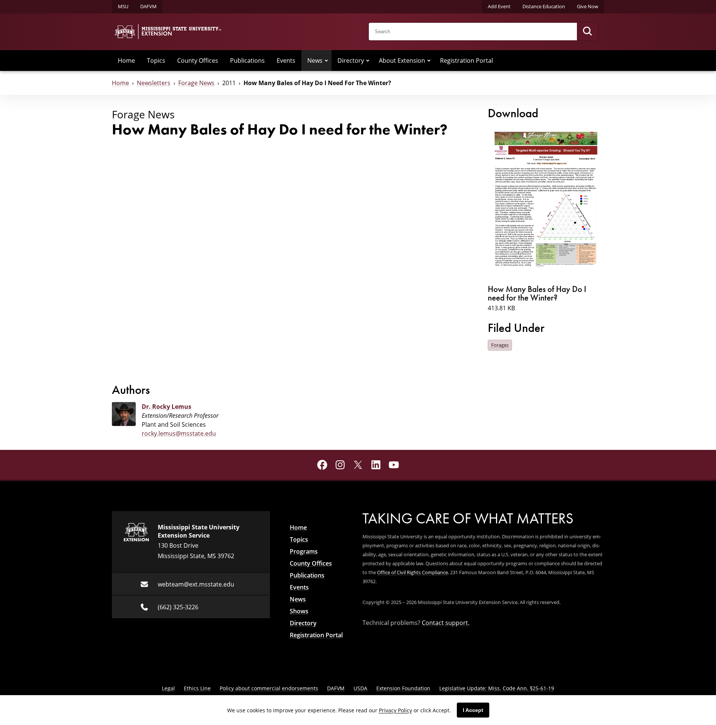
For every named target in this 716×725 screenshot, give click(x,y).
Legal (168, 688)
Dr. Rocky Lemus (166, 406)
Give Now (587, 6)
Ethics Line (197, 688)
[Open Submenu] (326, 60)
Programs (304, 551)
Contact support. (446, 623)
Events (286, 60)
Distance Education (543, 6)
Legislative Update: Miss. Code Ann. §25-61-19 (496, 688)
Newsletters (153, 83)
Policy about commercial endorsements (269, 688)
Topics (156, 60)
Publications (247, 60)
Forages (500, 345)
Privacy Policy (395, 710)
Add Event (499, 6)
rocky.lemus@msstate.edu (179, 433)
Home (126, 60)
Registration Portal (466, 60)
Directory (350, 60)
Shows (299, 611)
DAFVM (148, 6)
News (315, 60)
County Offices (197, 60)
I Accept (473, 710)
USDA (360, 688)
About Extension (402, 60)
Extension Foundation (403, 688)
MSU (123, 6)
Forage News (196, 83)
